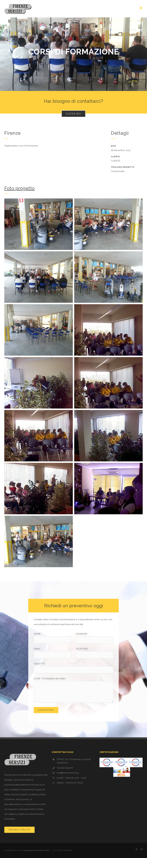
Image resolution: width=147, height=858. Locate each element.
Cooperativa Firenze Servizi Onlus (36, 850)
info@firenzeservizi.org (68, 773)
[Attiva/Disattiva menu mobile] (141, 7)
